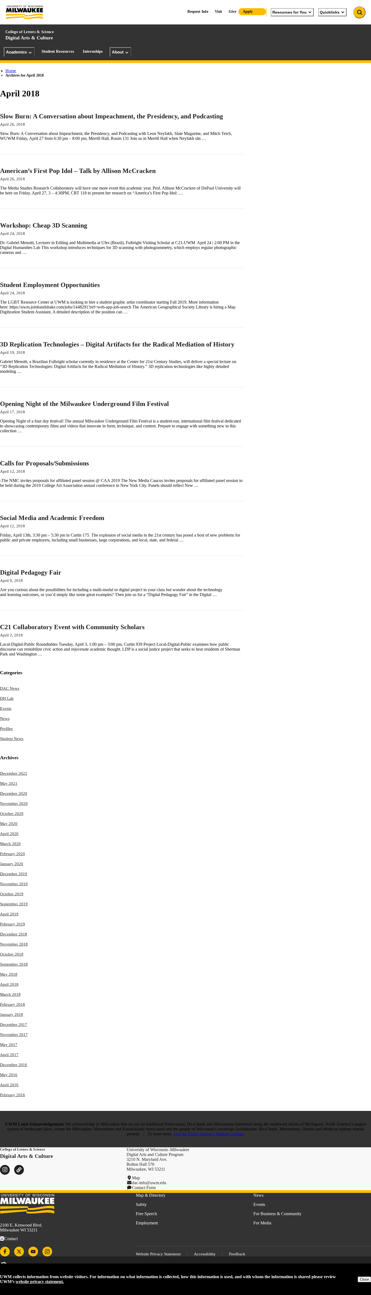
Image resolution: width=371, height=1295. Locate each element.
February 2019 (12, 924)
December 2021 (13, 773)
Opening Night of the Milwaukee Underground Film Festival (84, 403)
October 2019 (11, 894)
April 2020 (9, 833)
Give (232, 12)
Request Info (197, 12)
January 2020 (11, 864)
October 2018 (11, 954)
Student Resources (58, 51)
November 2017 (14, 1034)
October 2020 (11, 813)
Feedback (237, 1254)
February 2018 (12, 1004)
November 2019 (14, 884)
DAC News (9, 688)
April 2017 (9, 1055)
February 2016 (12, 1095)
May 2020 (8, 823)
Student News (11, 738)
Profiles (6, 728)
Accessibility (205, 1254)
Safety (141, 1204)
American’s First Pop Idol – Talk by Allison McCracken (78, 170)
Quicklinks (329, 12)
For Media (262, 1223)
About (118, 52)
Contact (11, 1238)
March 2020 (10, 844)
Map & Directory (150, 1195)
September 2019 (14, 904)
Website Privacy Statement (158, 1254)
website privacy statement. (39, 1281)
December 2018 (13, 934)
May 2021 (8, 783)
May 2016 (8, 1075)
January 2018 (11, 1014)
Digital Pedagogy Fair (30, 572)
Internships (93, 51)
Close (364, 1279)
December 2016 (13, 1065)
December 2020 (13, 793)
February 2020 (12, 854)
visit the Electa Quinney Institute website (208, 1134)
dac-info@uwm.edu (149, 1182)
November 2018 (14, 944)
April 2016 (9, 1085)
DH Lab (7, 698)
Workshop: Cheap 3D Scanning (43, 225)
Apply (248, 12)
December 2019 (13, 874)
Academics (16, 52)
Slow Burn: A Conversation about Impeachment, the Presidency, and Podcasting (111, 116)
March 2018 (10, 994)
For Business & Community (277, 1213)
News (5, 718)
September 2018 (14, 964)
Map (136, 1178)
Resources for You (289, 12)
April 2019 (9, 914)
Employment (147, 1223)
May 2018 (8, 974)
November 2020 (14, 803)
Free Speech (146, 1213)
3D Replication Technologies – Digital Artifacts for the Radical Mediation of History (117, 344)
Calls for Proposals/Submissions (44, 463)
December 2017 (13, 1024)
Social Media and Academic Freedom (52, 517)
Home (10, 70)
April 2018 (9, 984)
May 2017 (8, 1044)
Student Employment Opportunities (50, 284)
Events (5, 708)
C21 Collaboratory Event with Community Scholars (72, 627)
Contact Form (144, 1187)
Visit (218, 12)
